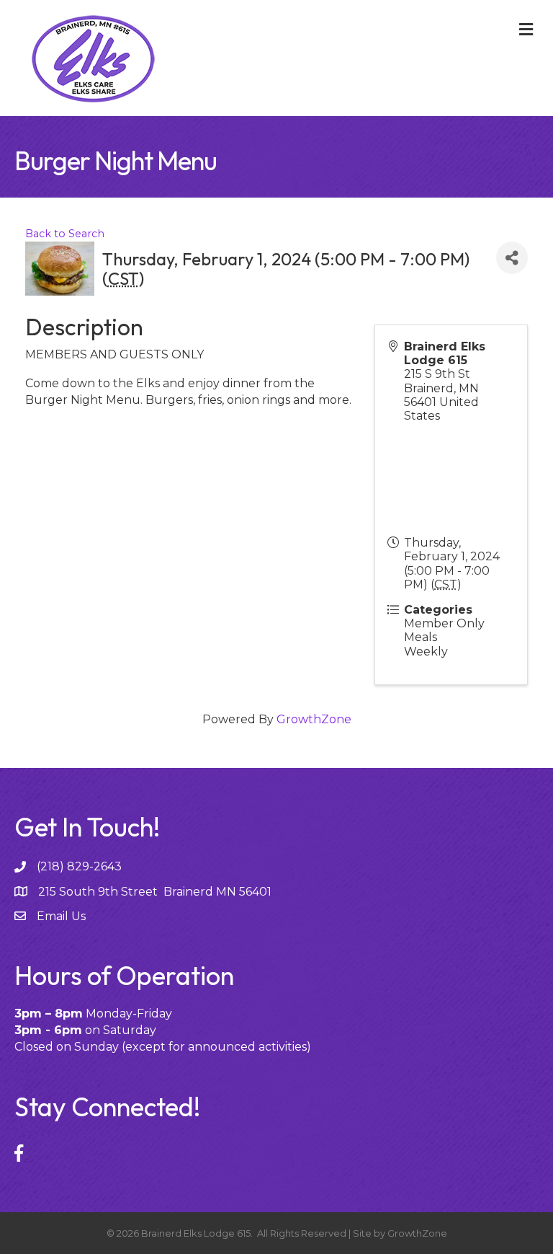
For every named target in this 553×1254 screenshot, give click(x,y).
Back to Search (64, 233)
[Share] (512, 258)
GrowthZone (313, 719)
